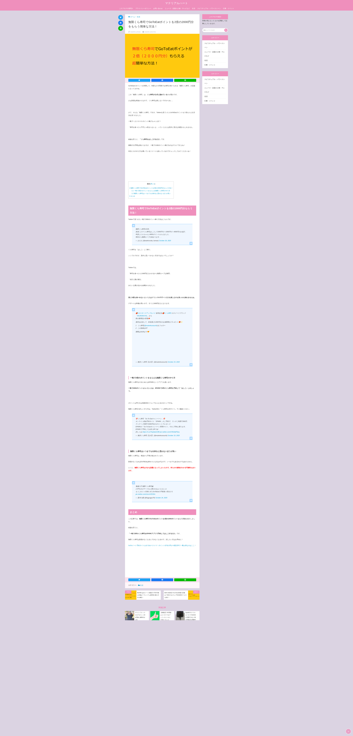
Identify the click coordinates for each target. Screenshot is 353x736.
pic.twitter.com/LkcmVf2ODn (145, 494)
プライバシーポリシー (143, 8)
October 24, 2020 (161, 498)
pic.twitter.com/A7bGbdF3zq (169, 432)
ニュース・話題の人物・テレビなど (177, 8)
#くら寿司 (167, 313)
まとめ (132, 196)
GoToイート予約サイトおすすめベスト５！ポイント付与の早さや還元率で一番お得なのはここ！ (162, 545)
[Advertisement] (162, 168)
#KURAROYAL (142, 316)
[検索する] (226, 30)
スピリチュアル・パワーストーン (209, 8)
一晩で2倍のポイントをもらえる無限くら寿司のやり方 (151, 190)
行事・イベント (228, 8)
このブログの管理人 (126, 8)
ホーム (132, 17)
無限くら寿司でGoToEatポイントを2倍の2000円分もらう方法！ (151, 188)
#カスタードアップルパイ (147, 313)
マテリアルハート (176, 3)
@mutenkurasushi (150, 325)
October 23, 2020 (174, 362)
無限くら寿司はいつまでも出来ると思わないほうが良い (151, 193)
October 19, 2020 (174, 435)
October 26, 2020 (165, 241)
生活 (193, 8)
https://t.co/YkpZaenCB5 (151, 432)
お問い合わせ (158, 8)
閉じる (153, 184)
